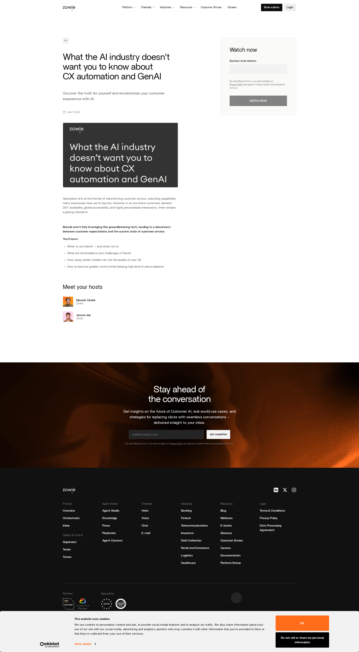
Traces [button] (67, 556)
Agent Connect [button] (112, 540)
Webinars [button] (226, 518)
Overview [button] (69, 510)
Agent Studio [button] (110, 510)
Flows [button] (106, 525)
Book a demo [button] (271, 7)
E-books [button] (226, 525)
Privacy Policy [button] (268, 518)
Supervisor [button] (69, 542)
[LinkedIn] (276, 490)
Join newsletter (218, 434)
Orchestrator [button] (71, 518)
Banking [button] (186, 510)
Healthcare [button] (188, 562)
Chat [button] (145, 525)
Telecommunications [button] (194, 525)
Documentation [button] (230, 555)
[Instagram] (294, 490)
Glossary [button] (226, 533)
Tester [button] (67, 549)
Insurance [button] (187, 533)
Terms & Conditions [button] (272, 510)
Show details (82, 643)
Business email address (243, 61)
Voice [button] (145, 518)
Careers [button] (225, 548)
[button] (66, 41)
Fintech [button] (186, 518)
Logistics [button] (187, 555)
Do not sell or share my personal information (302, 640)
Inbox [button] (66, 525)
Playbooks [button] (109, 533)
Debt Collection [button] (191, 540)
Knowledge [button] (109, 518)
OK (302, 623)
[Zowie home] (99, 7)
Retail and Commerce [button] (195, 548)
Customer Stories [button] (231, 540)
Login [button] (290, 7)
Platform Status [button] (230, 562)
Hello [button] (145, 510)
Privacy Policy (236, 84)
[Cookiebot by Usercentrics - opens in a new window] (49, 645)
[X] (285, 490)
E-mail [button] (146, 533)
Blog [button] (223, 510)
